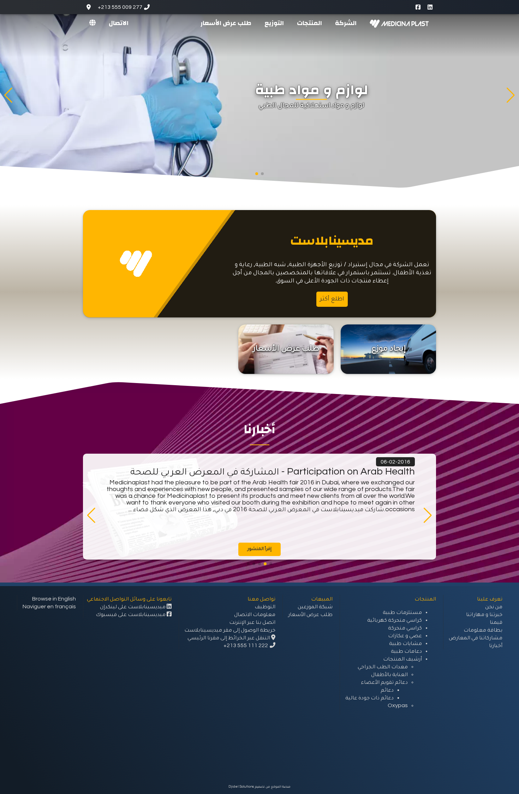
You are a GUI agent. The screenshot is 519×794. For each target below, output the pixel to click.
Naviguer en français (49, 606)
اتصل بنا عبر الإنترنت (252, 622)
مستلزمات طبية (402, 612)
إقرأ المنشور (259, 548)
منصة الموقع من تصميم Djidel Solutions (259, 786)
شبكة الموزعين (315, 606)
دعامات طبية (406, 651)
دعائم (387, 690)
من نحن (493, 606)
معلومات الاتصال (254, 614)
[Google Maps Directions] (88, 7)
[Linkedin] (430, 7)
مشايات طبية (405, 643)
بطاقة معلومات (483, 630)
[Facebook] (418, 7)
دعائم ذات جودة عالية (369, 697)
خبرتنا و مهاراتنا (484, 614)
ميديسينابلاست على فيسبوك (131, 614)
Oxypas (398, 705)
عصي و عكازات (405, 635)
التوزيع (274, 23)
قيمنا (496, 622)
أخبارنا (495, 645)
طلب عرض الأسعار (226, 23)
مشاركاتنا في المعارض (475, 637)
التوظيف (265, 606)
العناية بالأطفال (389, 674)
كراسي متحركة (405, 628)
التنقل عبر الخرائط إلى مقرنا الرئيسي (229, 637)
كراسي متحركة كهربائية (394, 620)
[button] (262, 173)
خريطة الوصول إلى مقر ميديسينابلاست (229, 630)
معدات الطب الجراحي (383, 666)
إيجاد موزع (388, 348)
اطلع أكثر (332, 298)
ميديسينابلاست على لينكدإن (133, 606)
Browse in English (54, 599)
